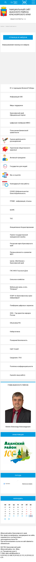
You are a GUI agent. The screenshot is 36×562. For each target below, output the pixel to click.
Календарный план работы (19, 184)
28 (22, 516)
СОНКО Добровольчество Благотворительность (19, 192)
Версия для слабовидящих (24, 2)
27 (18, 516)
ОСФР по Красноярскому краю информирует (21, 297)
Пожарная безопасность (18, 340)
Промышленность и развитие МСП (20, 253)
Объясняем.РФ (15, 323)
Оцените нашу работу (17, 375)
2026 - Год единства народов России (20, 314)
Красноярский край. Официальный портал (17, 114)
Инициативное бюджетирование (22, 227)
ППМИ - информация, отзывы (21, 201)
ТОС (11, 218)
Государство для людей (18, 166)
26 (13, 516)
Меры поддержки (16, 105)
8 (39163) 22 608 (6, 555)
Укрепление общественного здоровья (20, 149)
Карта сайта (15, 2)
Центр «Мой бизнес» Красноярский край (17, 262)
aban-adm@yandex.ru (13, 553)
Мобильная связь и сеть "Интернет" (18, 288)
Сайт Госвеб (14, 349)
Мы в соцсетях (15, 175)
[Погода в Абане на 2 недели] (27, 483)
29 (26, 516)
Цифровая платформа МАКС (20, 123)
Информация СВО (16, 97)
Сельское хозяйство (17, 279)
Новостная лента (11, 26)
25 (9, 516)
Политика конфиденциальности (21, 366)
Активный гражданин (17, 158)
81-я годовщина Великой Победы (22, 88)
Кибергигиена (15, 332)
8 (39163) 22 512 (18, 555)
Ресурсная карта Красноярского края (21, 245)
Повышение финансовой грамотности (19, 132)
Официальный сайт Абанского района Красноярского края (20, 12)
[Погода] (7, 483)
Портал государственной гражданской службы (19, 236)
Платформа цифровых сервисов (21, 305)
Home (2, 26)
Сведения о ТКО (16, 358)
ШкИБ (12, 210)
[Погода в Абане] (18, 482)
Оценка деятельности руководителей (17, 140)
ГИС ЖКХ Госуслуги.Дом (19, 271)
